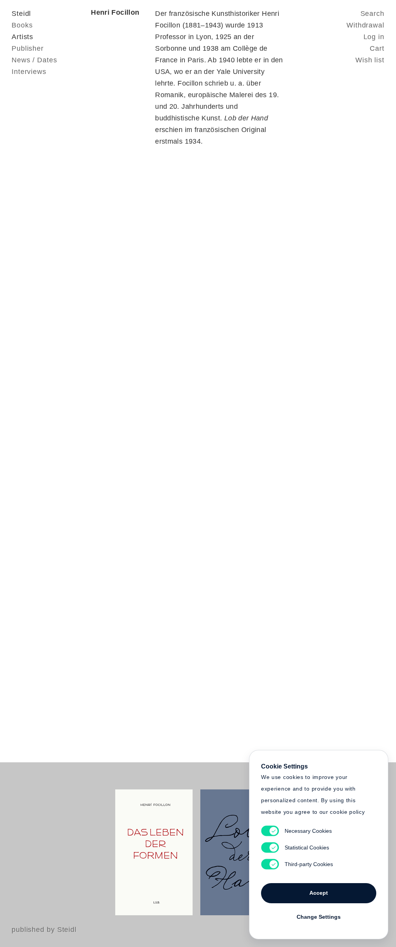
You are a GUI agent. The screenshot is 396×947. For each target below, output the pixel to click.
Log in (374, 37)
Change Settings (319, 917)
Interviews (29, 71)
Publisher (28, 48)
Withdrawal (365, 25)
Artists (22, 37)
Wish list (369, 60)
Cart (377, 48)
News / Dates (34, 60)
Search (372, 13)
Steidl (21, 13)
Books (22, 25)
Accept (318, 893)
